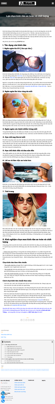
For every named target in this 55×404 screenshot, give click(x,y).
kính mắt (33, 369)
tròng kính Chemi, (18, 257)
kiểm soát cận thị (26, 369)
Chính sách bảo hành (19, 382)
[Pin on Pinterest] (31, 320)
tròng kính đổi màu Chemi (19, 305)
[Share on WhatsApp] (21, 320)
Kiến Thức (27, 13)
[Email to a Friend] (29, 320)
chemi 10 (7, 369)
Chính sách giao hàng (19, 387)
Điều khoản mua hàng (20, 391)
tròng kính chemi (45, 369)
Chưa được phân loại (6, 334)
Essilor (20, 369)
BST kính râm (33, 312)
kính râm (19, 76)
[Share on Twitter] (26, 320)
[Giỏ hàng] (53, 3)
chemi (2, 369)
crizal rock (16, 369)
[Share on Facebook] (24, 320)
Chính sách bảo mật (19, 389)
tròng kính (40, 299)
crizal (11, 369)
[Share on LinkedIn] (33, 320)
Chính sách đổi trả (19, 385)
